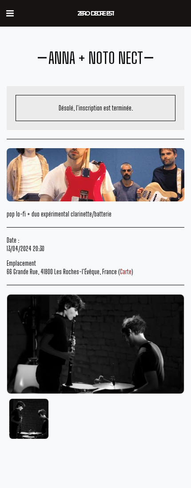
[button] (9, 12)
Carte (125, 271)
